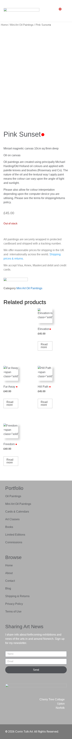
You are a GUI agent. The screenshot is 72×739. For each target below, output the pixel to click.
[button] (50, 11)
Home (4, 24)
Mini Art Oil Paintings (22, 24)
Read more (44, 346)
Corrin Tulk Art (24, 731)
